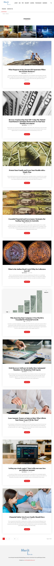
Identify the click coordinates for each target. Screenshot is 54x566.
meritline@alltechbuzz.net (29, 560)
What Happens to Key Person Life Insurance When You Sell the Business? (27, 70)
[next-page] (17, 539)
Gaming (32, 2)
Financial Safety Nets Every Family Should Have (27, 517)
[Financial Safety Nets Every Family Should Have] (27, 500)
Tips (23, 2)
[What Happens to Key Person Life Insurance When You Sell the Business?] (27, 53)
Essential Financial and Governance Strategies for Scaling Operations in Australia (27, 220)
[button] (51, 3)
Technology (38, 2)
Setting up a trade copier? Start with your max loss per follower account (27, 469)
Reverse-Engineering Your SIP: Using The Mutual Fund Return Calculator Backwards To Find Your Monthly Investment (27, 121)
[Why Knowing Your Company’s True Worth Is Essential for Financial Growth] (27, 301)
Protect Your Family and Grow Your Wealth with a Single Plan (27, 171)
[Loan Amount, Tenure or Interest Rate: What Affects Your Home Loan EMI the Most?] (27, 402)
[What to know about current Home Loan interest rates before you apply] (9, 31)
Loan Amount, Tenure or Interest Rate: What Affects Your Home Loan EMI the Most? (27, 419)
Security (27, 2)
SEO (20, 2)
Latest (16, 2)
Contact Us (10, 8)
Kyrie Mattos (24, 73)
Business (45, 2)
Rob (24, 173)
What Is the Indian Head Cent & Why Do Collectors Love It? (27, 270)
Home (4, 13)
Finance (4, 8)
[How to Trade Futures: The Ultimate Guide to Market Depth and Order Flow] (45, 31)
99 (14, 538)
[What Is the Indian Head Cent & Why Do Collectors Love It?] (27, 253)
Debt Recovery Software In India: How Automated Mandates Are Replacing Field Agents (27, 369)
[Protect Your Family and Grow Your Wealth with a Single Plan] (27, 154)
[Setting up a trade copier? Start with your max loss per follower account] (27, 452)
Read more (27, 83)
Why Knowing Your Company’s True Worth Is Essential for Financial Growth (27, 319)
